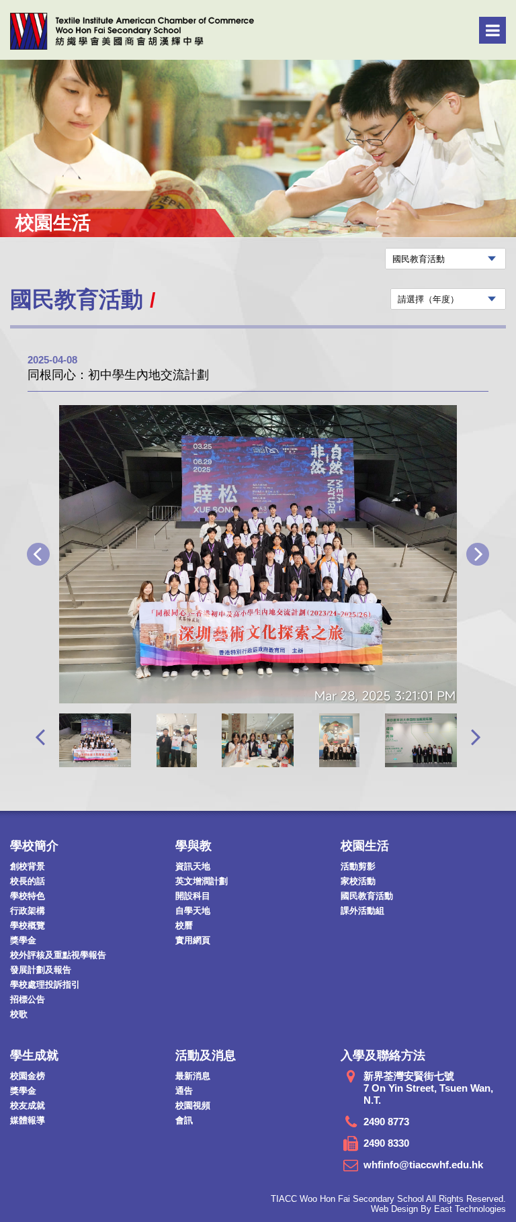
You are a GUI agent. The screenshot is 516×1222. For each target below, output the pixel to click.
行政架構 (27, 911)
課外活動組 (362, 911)
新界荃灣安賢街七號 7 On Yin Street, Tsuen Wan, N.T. (428, 1088)
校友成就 (27, 1105)
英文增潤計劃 (201, 881)
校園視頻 (192, 1105)
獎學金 (23, 940)
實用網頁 (192, 940)
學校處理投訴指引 (45, 984)
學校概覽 (27, 925)
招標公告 (27, 999)
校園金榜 (27, 1076)
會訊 (184, 1120)
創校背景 (27, 866)
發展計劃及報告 (40, 970)
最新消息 (192, 1076)
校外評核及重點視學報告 (58, 955)
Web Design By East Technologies (438, 1209)
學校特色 (27, 896)
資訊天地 (192, 866)
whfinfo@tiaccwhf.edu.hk (423, 1164)
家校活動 (358, 881)
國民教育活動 (367, 896)
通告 (184, 1091)
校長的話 (27, 881)
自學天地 (192, 911)
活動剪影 (358, 866)
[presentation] (40, 736)
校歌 (19, 1014)
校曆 (184, 925)
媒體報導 (27, 1120)
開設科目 (192, 896)
